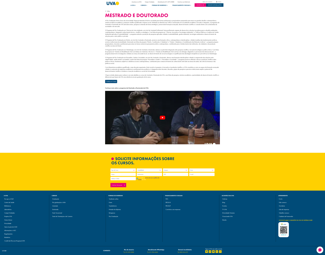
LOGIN (219, 2)
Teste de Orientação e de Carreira (62, 216)
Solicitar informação (117, 185)
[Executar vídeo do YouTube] (162, 117)
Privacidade (7, 223)
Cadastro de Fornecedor (286, 216)
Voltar (108, 11)
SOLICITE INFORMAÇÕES (215, 5)
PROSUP (168, 206)
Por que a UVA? (9, 199)
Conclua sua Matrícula (184, 2)
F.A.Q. (281, 199)
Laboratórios (7, 209)
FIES (167, 199)
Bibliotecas (7, 206)
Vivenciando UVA (227, 216)
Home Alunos (8, 220)
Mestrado (55, 206)
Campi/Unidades (149, 2)
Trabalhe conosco (284, 213)
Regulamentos (8, 234)
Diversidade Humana (228, 213)
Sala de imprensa (284, 209)
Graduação (55, 199)
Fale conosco (282, 202)
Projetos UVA (8, 216)
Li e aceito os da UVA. (148, 178)
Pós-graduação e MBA (59, 202)
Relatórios (7, 237)
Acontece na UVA (137, 2)
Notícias (224, 199)
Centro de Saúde (9, 202)
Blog (223, 202)
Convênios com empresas (173, 209)
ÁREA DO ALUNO (207, 2)
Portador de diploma (115, 209)
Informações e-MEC (10, 230)
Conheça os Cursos (111, 81)
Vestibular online (113, 199)
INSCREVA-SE (200, 5)
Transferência (113, 206)
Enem (110, 202)
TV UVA (224, 209)
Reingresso (112, 213)
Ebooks (224, 220)
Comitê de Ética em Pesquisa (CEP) (14, 241)
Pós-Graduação (113, 216)
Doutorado (55, 209)
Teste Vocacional (57, 213)
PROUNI (168, 202)
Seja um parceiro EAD (10, 227)
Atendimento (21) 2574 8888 (166, 2)
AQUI (286, 220)
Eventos (224, 206)
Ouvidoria (282, 206)
